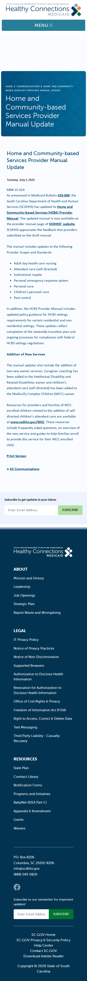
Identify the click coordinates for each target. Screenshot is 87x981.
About (20, 569)
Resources (25, 759)
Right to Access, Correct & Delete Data (43, 718)
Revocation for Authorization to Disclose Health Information (37, 690)
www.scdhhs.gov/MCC (27, 421)
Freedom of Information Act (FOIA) (40, 710)
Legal (20, 630)
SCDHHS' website (62, 223)
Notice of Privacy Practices (34, 648)
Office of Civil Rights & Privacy (37, 701)
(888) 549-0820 (25, 874)
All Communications (24, 469)
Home (9, 86)
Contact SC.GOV (43, 950)
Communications (28, 86)
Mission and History (29, 578)
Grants (19, 819)
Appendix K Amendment (32, 811)
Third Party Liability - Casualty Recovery (37, 738)
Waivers (19, 828)
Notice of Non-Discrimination (36, 657)
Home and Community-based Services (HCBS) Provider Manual (40, 212)
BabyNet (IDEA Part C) (30, 802)
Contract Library (26, 776)
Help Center (43, 945)
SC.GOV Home (43, 934)
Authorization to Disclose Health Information (38, 676)
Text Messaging (25, 727)
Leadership (22, 586)
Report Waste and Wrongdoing (37, 612)
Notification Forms (28, 785)
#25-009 (64, 195)
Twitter (26, 887)
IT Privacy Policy (26, 639)
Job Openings (24, 595)
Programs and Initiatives (32, 794)
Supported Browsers (29, 665)
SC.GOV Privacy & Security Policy (43, 940)
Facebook (17, 887)
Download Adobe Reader (43, 956)
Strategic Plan (24, 604)
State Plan (21, 768)
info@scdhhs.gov (26, 868)
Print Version (16, 455)
